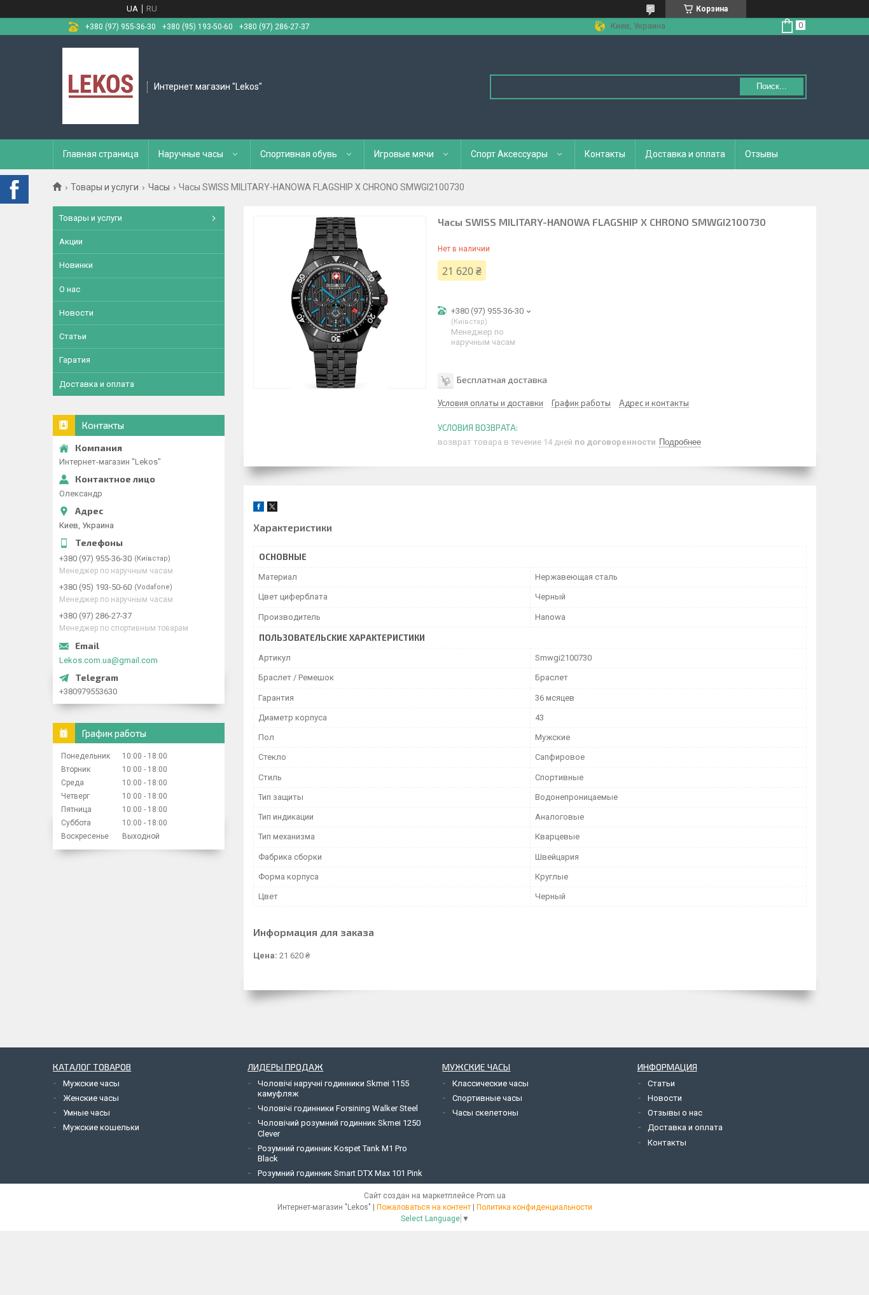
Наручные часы (190, 154)
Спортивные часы (487, 1098)
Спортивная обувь (298, 154)
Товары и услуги (105, 187)
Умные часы (86, 1112)
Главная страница (101, 154)
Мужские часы (91, 1083)
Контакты (605, 154)
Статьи (73, 336)
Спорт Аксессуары (509, 154)
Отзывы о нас (675, 1112)
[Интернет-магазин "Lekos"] (100, 86)
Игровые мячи (404, 154)
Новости (76, 313)
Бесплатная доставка (502, 379)
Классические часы (490, 1083)
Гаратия (74, 360)
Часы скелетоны (485, 1112)
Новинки (76, 265)
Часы (159, 187)
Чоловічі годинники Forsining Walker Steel (338, 1108)
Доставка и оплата (685, 154)
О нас (69, 289)
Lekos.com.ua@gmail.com (108, 660)
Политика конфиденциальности (534, 1207)
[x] (272, 509)
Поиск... (771, 86)
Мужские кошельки (101, 1127)
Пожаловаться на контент (424, 1207)
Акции (71, 241)
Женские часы (91, 1098)
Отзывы (761, 154)
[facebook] (258, 509)
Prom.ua (491, 1195)
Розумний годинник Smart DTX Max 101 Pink (340, 1173)
